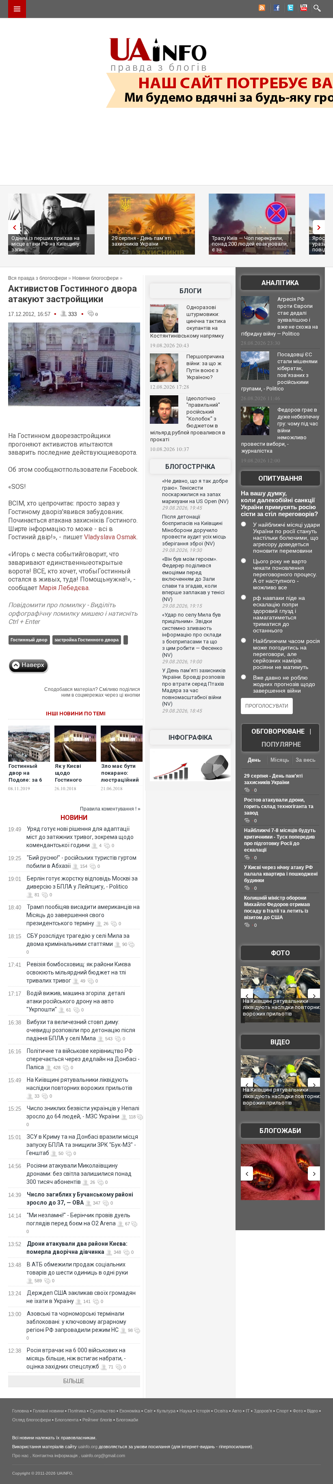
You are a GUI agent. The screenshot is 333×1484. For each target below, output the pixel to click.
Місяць (279, 760)
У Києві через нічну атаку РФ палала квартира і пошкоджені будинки (281, 874)
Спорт (282, 1410)
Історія (203, 1410)
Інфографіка (190, 737)
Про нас (20, 1455)
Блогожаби (280, 1131)
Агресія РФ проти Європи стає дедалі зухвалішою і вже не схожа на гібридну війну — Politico (279, 316)
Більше (73, 1381)
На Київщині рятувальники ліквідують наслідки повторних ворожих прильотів (282, 1007)
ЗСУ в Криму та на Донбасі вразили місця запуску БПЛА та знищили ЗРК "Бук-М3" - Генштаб (82, 1144)
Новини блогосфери (95, 278)
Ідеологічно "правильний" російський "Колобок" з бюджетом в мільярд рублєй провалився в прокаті (187, 418)
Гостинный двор (29, 639)
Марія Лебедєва (64, 588)
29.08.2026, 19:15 (182, 606)
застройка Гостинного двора (86, 639)
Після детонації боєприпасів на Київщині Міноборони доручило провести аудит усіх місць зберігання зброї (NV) (194, 530)
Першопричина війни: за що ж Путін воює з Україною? (205, 366)
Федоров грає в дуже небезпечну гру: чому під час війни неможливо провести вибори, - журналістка (280, 430)
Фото (280, 953)
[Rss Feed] (261, 8)
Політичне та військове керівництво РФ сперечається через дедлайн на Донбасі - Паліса (83, 1059)
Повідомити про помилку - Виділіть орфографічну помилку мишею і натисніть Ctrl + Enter (73, 613)
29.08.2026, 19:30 (182, 550)
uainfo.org (87, 1446)
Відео (280, 1042)
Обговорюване (278, 731)
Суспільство (102, 1410)
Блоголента (66, 1419)
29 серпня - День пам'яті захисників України (141, 241)
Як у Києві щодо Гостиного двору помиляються (73, 780)
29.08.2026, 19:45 (182, 508)
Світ (148, 1410)
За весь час (306, 761)
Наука (185, 1410)
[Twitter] (288, 8)
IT (248, 1410)
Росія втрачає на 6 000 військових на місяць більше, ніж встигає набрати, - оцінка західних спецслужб (76, 1358)
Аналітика (280, 283)
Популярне (281, 744)
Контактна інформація (55, 1455)
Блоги (190, 291)
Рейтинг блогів (97, 1419)
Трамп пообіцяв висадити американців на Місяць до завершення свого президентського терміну (83, 915)
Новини (74, 818)
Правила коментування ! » (110, 809)
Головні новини (48, 1410)
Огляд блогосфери (31, 1419)
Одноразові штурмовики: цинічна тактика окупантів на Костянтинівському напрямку (188, 321)
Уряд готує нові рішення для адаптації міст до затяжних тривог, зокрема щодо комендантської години (80, 837)
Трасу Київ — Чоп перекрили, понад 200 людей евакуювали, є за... (250, 244)
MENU (17, 9)
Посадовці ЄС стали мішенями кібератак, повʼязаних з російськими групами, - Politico (279, 371)
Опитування (280, 478)
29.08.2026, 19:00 (182, 662)
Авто (237, 1410)
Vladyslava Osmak (110, 537)
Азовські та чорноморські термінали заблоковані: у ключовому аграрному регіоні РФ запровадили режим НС (76, 1321)
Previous (12, 227)
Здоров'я (263, 1410)
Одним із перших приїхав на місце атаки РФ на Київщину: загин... (45, 244)
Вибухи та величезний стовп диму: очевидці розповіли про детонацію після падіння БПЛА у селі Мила (80, 1030)
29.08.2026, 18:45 (182, 711)
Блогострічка (190, 467)
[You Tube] (302, 8)
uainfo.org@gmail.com (103, 1455)
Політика (77, 1410)
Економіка (129, 1410)
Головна (20, 1410)
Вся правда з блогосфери (37, 278)
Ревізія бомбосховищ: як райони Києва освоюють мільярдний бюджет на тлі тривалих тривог (78, 972)
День (254, 760)
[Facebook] (274, 8)
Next (321, 227)
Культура (166, 1410)
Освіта (221, 1410)
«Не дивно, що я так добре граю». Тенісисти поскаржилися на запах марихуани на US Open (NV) (195, 491)
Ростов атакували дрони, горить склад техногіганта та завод (279, 806)
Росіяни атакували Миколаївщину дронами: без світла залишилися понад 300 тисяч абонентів (79, 1173)
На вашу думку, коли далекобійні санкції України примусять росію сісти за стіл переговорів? (279, 503)
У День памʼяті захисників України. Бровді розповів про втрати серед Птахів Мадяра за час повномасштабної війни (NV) (194, 687)
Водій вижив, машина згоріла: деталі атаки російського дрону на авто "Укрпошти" (75, 1001)
